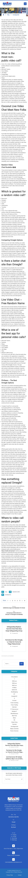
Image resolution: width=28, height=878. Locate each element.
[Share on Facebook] (8, 601)
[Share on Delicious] (17, 601)
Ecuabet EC (14, 696)
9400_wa (14, 681)
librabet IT (14, 711)
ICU (14, 833)
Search (21, 663)
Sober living (14, 722)
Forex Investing (14, 703)
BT (14, 694)
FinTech (14, 701)
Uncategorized (8, 594)
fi (14, 698)
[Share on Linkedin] (20, 601)
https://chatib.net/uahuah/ (8, 551)
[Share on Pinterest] (12, 601)
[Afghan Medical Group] (7, 4)
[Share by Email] (24, 601)
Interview (14, 707)
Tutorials (14, 724)
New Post (14, 716)
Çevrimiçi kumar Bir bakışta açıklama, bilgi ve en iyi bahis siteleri (14, 759)
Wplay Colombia (14, 729)
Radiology (14, 840)
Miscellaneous (14, 714)
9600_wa (14, 685)
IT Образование (14, 709)
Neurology (14, 838)
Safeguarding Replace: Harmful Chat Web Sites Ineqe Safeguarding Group (14, 745)
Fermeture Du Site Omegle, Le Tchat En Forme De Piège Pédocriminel (14, 752)
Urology (14, 836)
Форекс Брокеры (14, 731)
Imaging (14, 835)
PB (14, 720)
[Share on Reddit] (15, 601)
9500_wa (14, 683)
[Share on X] (10, 601)
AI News (14, 688)
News (14, 718)
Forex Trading (14, 705)
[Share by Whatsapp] (22, 601)
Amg (6, 592)
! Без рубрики (14, 677)
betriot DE (14, 690)
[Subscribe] (22, 779)
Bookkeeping (14, 692)
